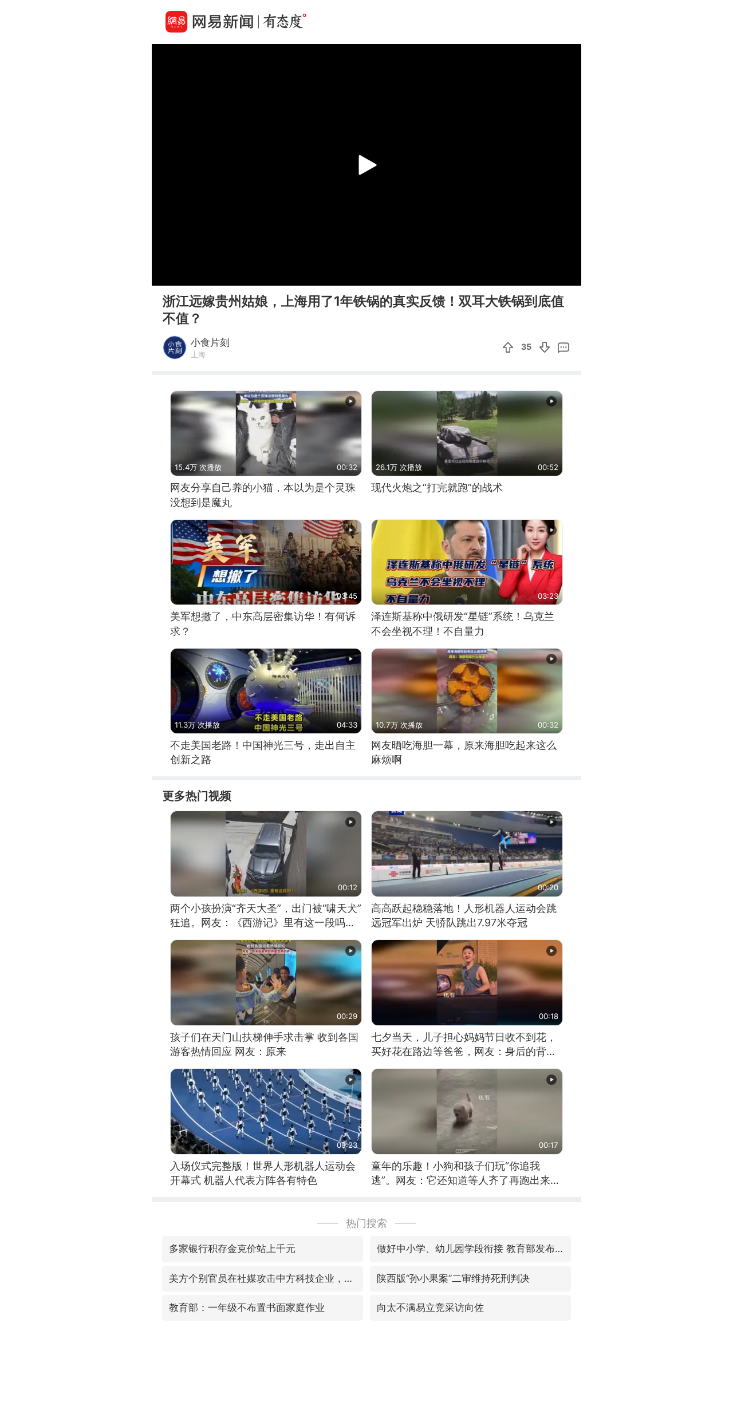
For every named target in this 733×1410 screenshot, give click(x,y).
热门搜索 (366, 1223)
